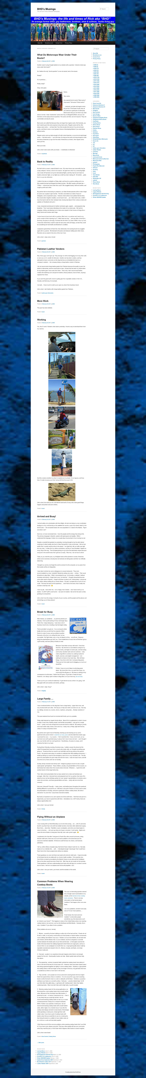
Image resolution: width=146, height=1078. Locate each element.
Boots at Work (96, 116)
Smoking (95, 169)
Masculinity (96, 155)
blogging (44, 690)
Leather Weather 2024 (42, 1063)
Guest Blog (96, 137)
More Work (42, 300)
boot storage (96, 114)
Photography (96, 164)
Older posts (40, 1042)
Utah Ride (95, 176)
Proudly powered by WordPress (73, 1072)
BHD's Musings (46, 9)
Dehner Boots (96, 124)
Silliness (95, 167)
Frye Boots (96, 133)
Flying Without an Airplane (51, 816)
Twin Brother (96, 175)
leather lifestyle (97, 150)
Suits (94, 171)
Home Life (95, 141)
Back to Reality (45, 161)
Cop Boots (44, 153)
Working (41, 319)
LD (93, 146)
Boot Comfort (45, 1036)
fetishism (95, 132)
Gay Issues (96, 135)
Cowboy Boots (52, 1036)
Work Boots (96, 184)
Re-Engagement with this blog (101, 193)
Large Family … (45, 698)
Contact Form (59, 43)
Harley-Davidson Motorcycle (100, 139)
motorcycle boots (97, 157)
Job (94, 142)
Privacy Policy (68, 43)
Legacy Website (97, 192)
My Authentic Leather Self (44, 1061)
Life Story (95, 151)
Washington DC (97, 178)
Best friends (96, 108)
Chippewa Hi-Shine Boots (99, 119)
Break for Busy (45, 611)
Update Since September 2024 (45, 1060)
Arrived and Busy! (46, 516)
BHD (53, 61)
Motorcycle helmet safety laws (101, 159)
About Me (40, 43)
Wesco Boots (96, 182)
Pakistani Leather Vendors (50, 248)
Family (43, 809)
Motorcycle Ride (97, 160)
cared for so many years (61, 735)
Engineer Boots (97, 128)
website (95, 180)
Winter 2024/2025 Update (99, 197)
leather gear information (47, 293)
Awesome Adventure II (99, 105)
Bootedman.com (49, 43)
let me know (79, 676)
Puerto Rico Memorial (98, 166)
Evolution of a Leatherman (100, 195)
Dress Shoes (96, 126)
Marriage (95, 153)
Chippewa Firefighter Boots (100, 117)
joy (94, 144)
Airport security (97, 103)
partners (44, 241)
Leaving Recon (97, 190)
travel (43, 312)
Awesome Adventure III (99, 107)
